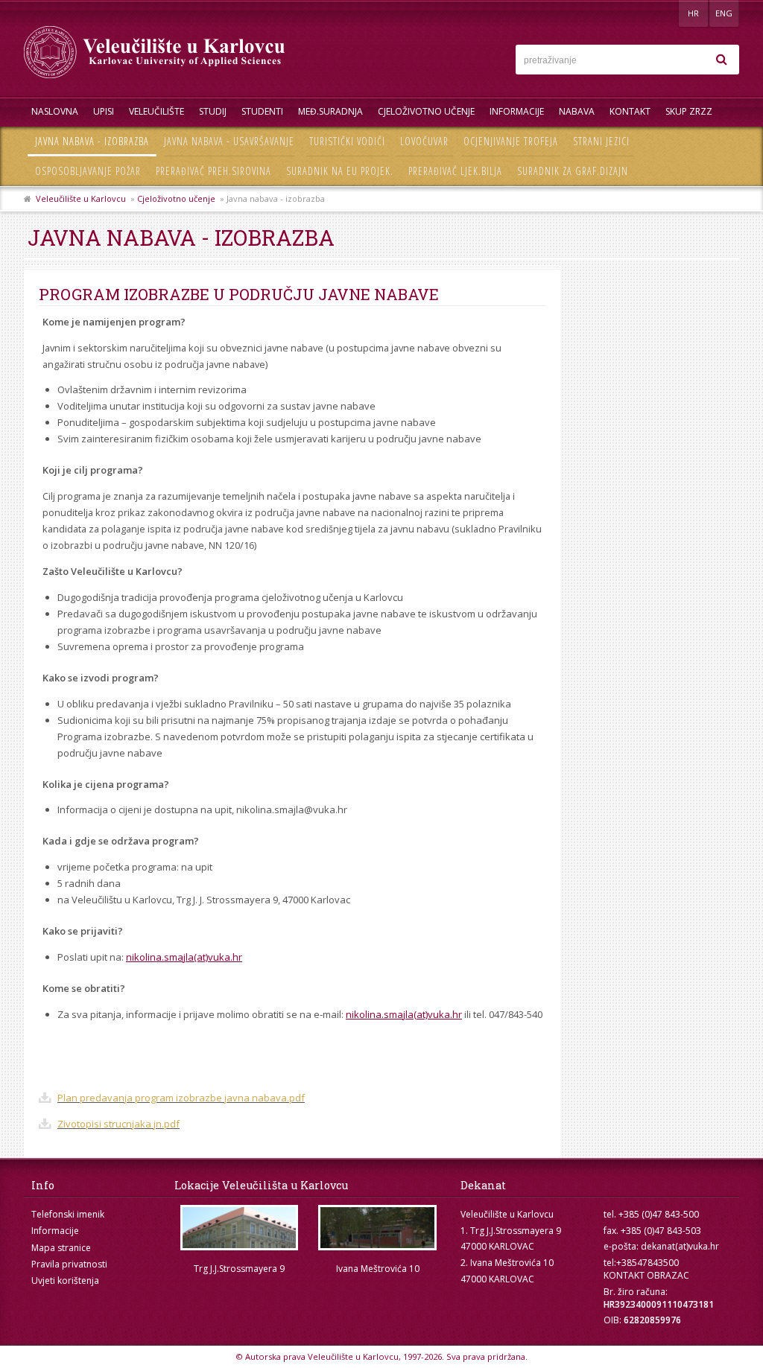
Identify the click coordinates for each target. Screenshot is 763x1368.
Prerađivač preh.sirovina (213, 171)
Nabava (577, 111)
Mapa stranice (61, 1247)
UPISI (103, 111)
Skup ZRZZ (688, 111)
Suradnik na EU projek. (339, 171)
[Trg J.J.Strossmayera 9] (239, 1227)
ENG (723, 13)
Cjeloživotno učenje (426, 111)
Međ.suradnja (330, 111)
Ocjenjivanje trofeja (510, 141)
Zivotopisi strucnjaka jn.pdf (118, 1123)
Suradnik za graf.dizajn (572, 171)
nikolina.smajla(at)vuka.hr (184, 957)
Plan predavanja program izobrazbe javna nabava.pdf (181, 1097)
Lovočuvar (424, 141)
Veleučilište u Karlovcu (81, 198)
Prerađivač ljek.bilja (455, 171)
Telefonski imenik (67, 1214)
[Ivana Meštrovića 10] (377, 1227)
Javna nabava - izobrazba (92, 141)
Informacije (517, 111)
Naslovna (54, 111)
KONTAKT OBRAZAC (646, 1275)
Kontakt (630, 111)
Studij (213, 111)
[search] (721, 59)
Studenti (262, 111)
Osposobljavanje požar (88, 171)
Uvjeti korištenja (65, 1280)
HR (693, 13)
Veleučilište (156, 111)
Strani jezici (601, 141)
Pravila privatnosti (69, 1264)
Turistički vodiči (347, 141)
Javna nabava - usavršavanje (229, 141)
